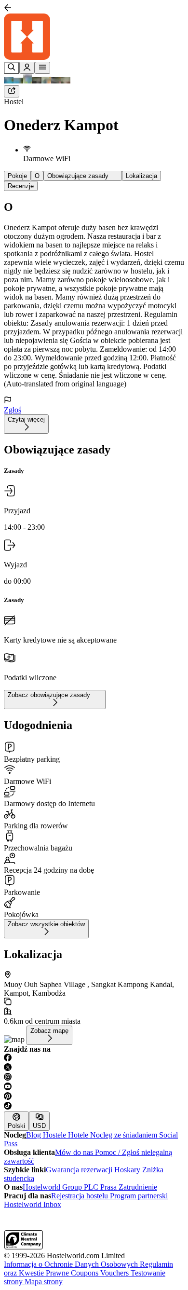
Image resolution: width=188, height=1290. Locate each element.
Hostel (14, 101)
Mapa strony (44, 1281)
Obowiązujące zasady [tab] (82, 175)
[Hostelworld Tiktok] (94, 1107)
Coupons (85, 1273)
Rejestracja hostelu (80, 1196)
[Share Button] (11, 91)
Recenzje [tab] (21, 186)
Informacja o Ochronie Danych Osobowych (72, 1264)
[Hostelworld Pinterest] (94, 1097)
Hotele (79, 1135)
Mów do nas (75, 1152)
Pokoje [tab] (17, 175)
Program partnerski (139, 1196)
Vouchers (115, 1273)
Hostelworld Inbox (32, 1204)
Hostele (55, 1135)
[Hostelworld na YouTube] (94, 1087)
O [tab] (37, 175)
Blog (34, 1135)
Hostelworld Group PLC (61, 1187)
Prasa (109, 1187)
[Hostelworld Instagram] (94, 1078)
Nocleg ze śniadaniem (124, 1135)
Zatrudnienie (138, 1187)
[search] (11, 68)
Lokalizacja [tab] (141, 175)
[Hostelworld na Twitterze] (94, 1068)
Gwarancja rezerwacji (80, 1170)
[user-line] (27, 68)
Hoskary (128, 1170)
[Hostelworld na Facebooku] (94, 1058)
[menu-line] (42, 68)
